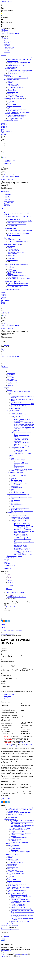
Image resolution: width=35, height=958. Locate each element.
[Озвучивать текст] (2, 24)
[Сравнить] (1, 688)
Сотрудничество (9, 47)
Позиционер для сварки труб (19, 899)
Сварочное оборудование (11, 113)
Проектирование (6, 131)
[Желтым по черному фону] (1, 14)
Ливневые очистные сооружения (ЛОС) (19, 62)
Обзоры (3, 134)
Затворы (9, 82)
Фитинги (7, 75)
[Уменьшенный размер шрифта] (1, 4)
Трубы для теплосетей (13, 73)
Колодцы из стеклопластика (15, 64)
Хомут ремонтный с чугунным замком (18, 112)
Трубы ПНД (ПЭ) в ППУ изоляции (21, 828)
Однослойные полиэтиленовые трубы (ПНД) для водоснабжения (22, 822)
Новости (6, 42)
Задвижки (10, 81)
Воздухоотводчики (12, 84)
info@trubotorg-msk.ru (7, 179)
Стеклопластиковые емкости (15, 65)
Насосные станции (12, 61)
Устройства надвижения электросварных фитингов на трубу (21, 908)
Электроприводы (12, 95)
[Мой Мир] (6, 621)
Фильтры (10, 93)
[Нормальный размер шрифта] (2, 6)
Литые (13, 847)
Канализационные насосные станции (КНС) (20, 59)
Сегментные (14, 850)
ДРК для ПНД (11, 104)
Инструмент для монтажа (14, 118)
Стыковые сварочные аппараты (16, 115)
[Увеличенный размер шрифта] (2, 8)
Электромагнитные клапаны (15, 87)
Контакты (4, 126)
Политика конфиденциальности (10, 929)
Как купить (7, 696)
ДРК (8, 103)
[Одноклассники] (4, 621)
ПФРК (9, 99)
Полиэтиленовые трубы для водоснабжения (20, 70)
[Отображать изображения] (2, 19)
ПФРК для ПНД (12, 101)
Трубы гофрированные (17, 831)
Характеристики (9, 694)
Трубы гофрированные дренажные (21, 833)
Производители (8, 48)
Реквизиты (7, 44)
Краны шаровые (12, 89)
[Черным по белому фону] (1, 12)
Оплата (3, 129)
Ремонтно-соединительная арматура (14, 98)
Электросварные (16, 848)
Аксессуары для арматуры (15, 96)
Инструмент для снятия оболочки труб (22, 910)
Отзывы (6, 50)
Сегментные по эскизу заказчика (20, 851)
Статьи (3, 132)
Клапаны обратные (13, 85)
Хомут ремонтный (12, 110)
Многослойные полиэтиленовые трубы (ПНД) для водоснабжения (22, 825)
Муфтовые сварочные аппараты (16, 116)
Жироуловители (12, 67)
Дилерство (7, 45)
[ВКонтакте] (4, 144)
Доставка (4, 128)
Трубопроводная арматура (12, 79)
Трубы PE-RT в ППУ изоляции (20, 842)
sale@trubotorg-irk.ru (14, 746)
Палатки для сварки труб (18, 904)
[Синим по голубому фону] (1, 16)
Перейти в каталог (6, 950)
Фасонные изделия (12, 92)
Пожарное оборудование (11, 120)
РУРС (9, 107)
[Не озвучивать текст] (1, 26)
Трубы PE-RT (15, 840)
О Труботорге (5, 38)
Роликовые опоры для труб (19, 895)
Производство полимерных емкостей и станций (18, 58)
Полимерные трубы (10, 68)
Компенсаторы (11, 90)
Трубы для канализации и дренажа (17, 71)
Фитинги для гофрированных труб (17, 78)
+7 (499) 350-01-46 (8, 31)
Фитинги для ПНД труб (14, 76)
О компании (7, 41)
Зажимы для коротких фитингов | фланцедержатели (20, 901)
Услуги (3, 123)
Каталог (3, 55)
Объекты (4, 124)
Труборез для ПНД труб (18, 905)
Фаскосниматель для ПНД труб (20, 921)
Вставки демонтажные (14, 106)
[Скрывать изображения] (1, 21)
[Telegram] (4, 145)
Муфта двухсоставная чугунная (16, 109)
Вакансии (7, 52)
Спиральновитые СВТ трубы (19, 837)
